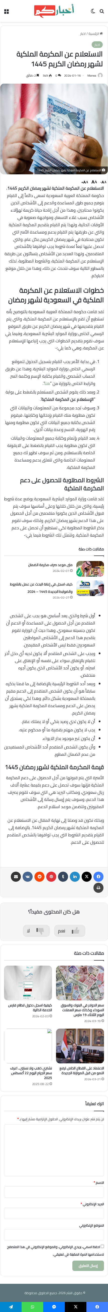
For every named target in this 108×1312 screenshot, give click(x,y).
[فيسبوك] (98, 877)
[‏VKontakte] (28, 877)
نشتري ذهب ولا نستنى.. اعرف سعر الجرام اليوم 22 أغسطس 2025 (31, 1073)
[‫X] (87, 877)
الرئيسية (94, 33)
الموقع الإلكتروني (91, 1225)
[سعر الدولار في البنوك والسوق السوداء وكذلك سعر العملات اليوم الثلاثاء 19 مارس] (80, 983)
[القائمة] (6, 12)
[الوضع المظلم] (92, 12)
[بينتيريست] (51, 877)
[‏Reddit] (39, 877)
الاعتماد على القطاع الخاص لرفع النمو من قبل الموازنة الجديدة (82, 1070)
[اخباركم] (54, 11)
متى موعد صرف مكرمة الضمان (50, 565)
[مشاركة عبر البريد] (16, 877)
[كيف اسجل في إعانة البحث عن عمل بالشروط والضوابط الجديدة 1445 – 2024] (90, 588)
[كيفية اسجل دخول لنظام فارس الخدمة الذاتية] (28, 983)
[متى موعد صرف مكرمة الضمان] (90, 569)
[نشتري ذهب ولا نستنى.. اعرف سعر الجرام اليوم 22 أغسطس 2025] (28, 1046)
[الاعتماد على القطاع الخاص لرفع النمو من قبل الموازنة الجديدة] (80, 1046)
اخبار (83, 33)
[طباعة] (98, 888)
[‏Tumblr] (63, 877)
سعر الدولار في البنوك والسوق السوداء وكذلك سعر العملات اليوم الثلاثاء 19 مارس (82, 1010)
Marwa (91, 75)
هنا (47, 383)
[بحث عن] (101, 12)
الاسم (99, 1182)
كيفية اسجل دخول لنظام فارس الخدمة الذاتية (30, 1007)
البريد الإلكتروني (92, 1204)
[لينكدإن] (75, 877)
